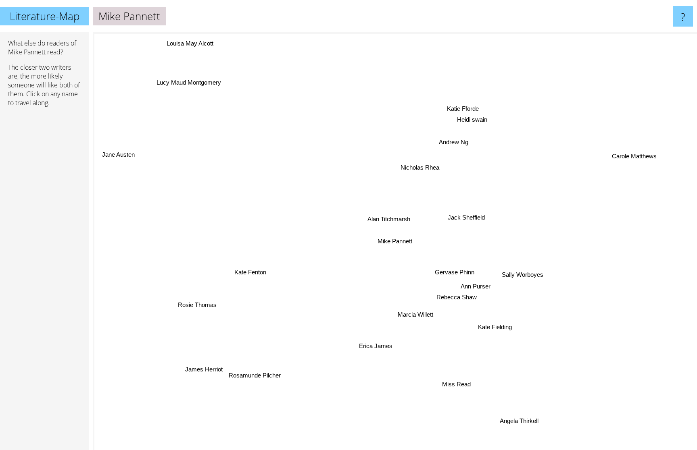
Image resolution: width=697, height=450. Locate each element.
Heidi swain (472, 120)
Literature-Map (44, 16)
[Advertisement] (44, 236)
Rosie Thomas (198, 305)
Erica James (377, 346)
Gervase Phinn (454, 272)
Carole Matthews (635, 156)
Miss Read (456, 383)
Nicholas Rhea (418, 167)
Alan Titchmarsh (388, 219)
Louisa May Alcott (189, 44)
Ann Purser (475, 285)
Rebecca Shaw (457, 296)
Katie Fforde (468, 109)
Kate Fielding (496, 326)
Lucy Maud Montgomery (187, 82)
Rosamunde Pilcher (256, 383)
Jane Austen (119, 153)
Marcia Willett (416, 314)
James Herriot (201, 362)
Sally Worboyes (522, 274)
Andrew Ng (452, 141)
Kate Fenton (251, 271)
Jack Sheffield (465, 217)
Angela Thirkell (520, 420)
